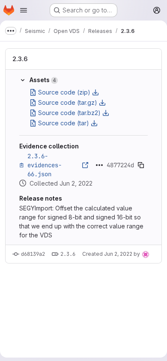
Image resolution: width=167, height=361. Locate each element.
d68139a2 (33, 254)
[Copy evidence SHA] (141, 165)
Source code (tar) (63, 123)
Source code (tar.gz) (67, 102)
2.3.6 (20, 58)
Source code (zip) (64, 92)
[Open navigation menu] (23, 10)
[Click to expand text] (99, 165)
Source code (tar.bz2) (69, 112)
